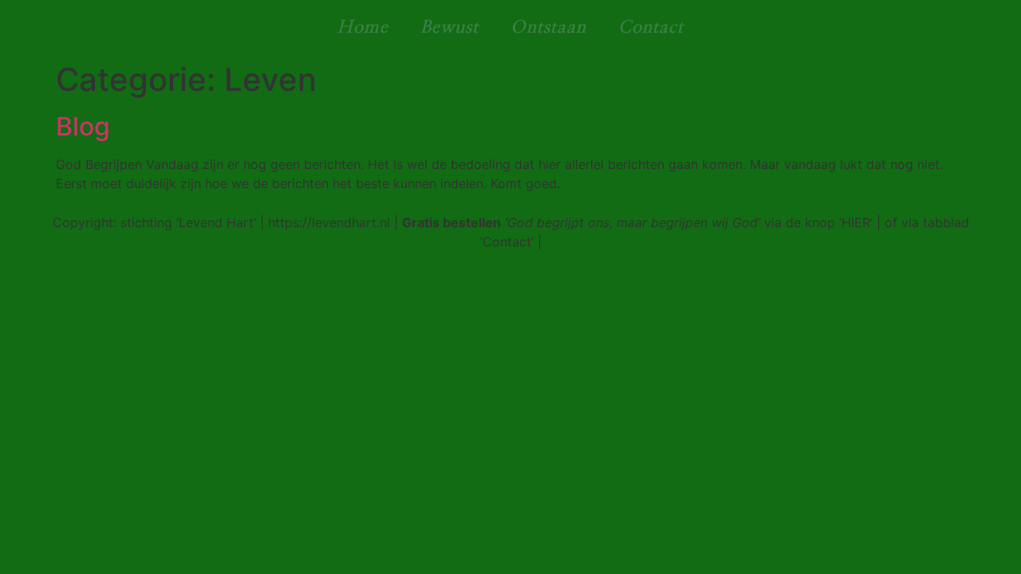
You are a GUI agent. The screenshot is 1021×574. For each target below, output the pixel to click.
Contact (651, 27)
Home (362, 27)
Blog (83, 126)
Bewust (449, 27)
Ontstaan (548, 27)
